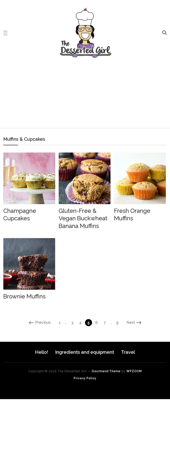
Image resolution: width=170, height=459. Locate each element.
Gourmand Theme (106, 371)
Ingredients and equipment (84, 352)
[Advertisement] (85, 94)
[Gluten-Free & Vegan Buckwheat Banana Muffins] (84, 155)
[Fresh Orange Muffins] (140, 155)
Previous (43, 322)
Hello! (41, 352)
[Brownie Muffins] (29, 241)
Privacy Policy (85, 378)
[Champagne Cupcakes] (29, 155)
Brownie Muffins (24, 296)
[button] (5, 32)
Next (130, 322)
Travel (128, 352)
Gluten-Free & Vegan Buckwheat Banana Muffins (83, 218)
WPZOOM (134, 371)
